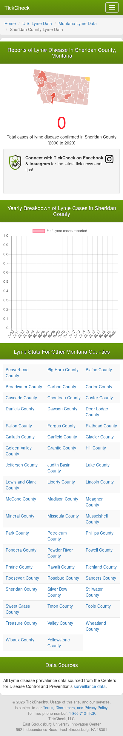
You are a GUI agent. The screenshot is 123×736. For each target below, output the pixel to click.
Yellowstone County (58, 643)
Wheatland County (96, 626)
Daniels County (20, 409)
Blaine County (99, 369)
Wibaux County (20, 640)
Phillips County (99, 533)
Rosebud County (63, 578)
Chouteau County (64, 398)
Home (10, 23)
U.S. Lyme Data (37, 23)
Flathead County (101, 426)
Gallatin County (20, 437)
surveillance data (90, 686)
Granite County (61, 448)
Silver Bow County (57, 592)
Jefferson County (22, 465)
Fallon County (19, 426)
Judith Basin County (58, 468)
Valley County (60, 623)
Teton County (60, 606)
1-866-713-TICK (82, 713)
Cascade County (21, 398)
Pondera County (21, 550)
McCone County (21, 499)
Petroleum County (57, 536)
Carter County (99, 386)
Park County (17, 533)
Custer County (99, 398)
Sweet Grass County (18, 609)
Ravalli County (61, 567)
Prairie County (19, 567)
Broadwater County (24, 386)
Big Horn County (63, 369)
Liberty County (61, 482)
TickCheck (17, 7)
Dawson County (62, 409)
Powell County (99, 550)
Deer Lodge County (97, 412)
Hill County (96, 448)
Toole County (98, 606)
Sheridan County (21, 589)
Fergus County (61, 426)
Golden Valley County (19, 451)
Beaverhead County (17, 372)
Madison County (62, 499)
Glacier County (100, 437)
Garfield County (62, 437)
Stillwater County (94, 592)
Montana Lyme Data (78, 23)
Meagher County (94, 502)
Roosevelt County (22, 578)
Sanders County (101, 578)
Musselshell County (97, 519)
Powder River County (60, 553)
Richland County (101, 567)
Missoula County (63, 516)
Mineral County (20, 516)
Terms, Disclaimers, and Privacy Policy (75, 707)
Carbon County (61, 386)
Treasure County (21, 623)
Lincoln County (100, 482)
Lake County (98, 465)
